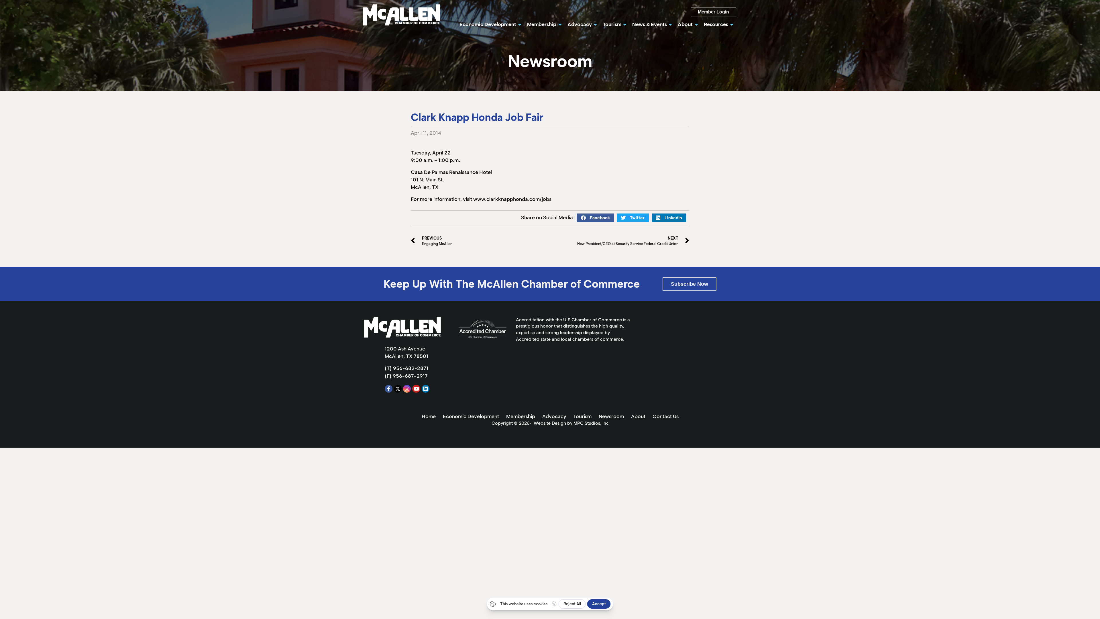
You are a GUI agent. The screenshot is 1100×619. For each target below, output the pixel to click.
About (638, 416)
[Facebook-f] (388, 389)
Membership (520, 416)
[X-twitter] (398, 389)
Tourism (582, 416)
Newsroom (611, 416)
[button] (595, 217)
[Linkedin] (425, 389)
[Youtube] (416, 389)
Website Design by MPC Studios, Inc (571, 423)
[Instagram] (407, 389)
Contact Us (666, 416)
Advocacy (554, 416)
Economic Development (471, 416)
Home (429, 416)
